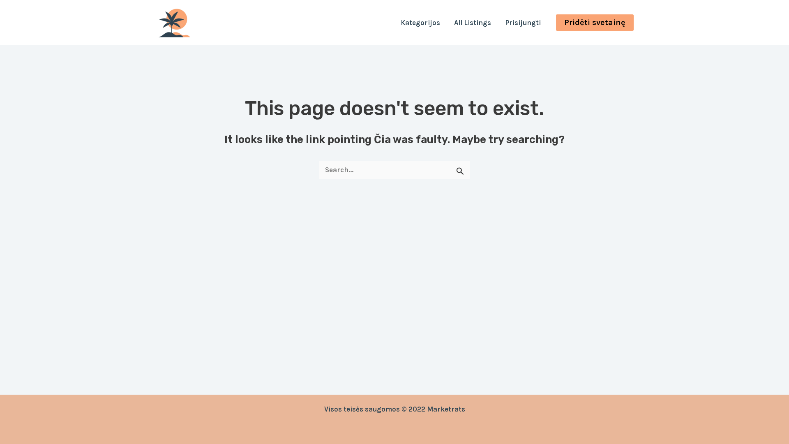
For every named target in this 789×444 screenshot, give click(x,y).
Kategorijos (420, 22)
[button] (595, 22)
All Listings (472, 22)
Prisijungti (523, 22)
